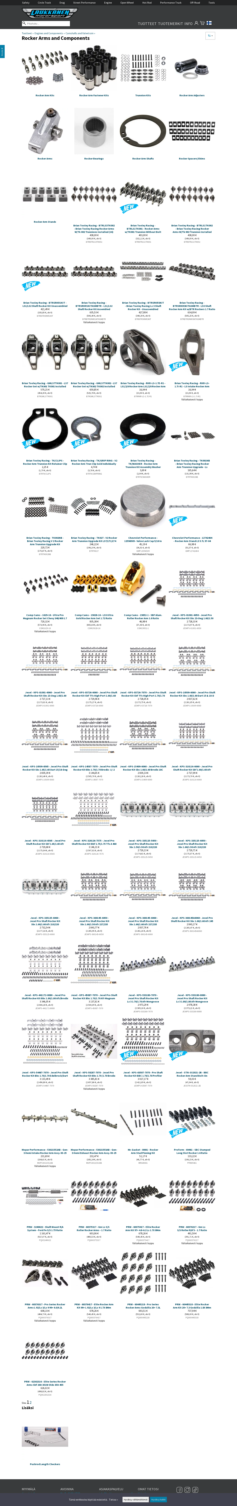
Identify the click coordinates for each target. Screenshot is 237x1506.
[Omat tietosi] (196, 23)
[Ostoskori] (202, 23)
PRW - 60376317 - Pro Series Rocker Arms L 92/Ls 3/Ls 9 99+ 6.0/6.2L (45, 1306)
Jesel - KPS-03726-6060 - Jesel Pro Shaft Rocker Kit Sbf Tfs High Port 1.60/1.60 (94, 694)
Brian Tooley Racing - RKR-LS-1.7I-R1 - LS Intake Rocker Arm (192, 384)
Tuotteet (147, 23)
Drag (62, 2)
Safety (25, 2)
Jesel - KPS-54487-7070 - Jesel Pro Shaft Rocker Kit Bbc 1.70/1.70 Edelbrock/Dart (45, 1074)
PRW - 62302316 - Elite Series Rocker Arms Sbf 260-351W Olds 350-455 (45, 1383)
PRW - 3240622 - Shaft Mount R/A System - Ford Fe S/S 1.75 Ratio (45, 1228)
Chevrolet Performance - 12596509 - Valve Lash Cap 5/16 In (143, 539)
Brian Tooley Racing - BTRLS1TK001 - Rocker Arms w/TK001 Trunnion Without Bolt (143, 228)
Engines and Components (49, 33)
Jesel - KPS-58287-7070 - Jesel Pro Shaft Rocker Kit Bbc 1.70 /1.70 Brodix (94, 1074)
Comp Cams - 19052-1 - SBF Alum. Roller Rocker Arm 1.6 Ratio (143, 616)
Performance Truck (170, 2)
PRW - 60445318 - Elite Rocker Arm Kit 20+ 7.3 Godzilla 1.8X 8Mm (192, 1306)
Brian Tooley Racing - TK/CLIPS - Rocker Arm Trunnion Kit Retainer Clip (45, 462)
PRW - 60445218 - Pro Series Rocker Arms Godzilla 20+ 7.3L (143, 1306)
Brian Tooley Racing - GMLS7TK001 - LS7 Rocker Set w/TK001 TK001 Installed (45, 384)
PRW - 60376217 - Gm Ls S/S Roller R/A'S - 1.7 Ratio (192, 1228)
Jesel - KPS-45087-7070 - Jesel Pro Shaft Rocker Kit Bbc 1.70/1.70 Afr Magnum (94, 996)
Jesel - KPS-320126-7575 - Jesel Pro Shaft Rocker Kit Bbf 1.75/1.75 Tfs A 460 (94, 842)
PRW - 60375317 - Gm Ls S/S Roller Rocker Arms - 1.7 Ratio (94, 1228)
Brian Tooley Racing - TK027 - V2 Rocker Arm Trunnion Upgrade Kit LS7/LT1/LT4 (94, 539)
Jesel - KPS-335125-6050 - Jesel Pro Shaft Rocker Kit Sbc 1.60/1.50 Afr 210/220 (192, 844)
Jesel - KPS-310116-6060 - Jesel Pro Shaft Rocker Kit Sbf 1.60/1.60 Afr (192, 768)
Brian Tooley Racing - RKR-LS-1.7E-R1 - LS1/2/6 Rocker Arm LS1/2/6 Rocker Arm (143, 384)
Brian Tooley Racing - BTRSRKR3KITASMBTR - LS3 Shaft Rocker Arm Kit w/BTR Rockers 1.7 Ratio (192, 306)
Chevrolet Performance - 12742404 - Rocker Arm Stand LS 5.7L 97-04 (192, 539)
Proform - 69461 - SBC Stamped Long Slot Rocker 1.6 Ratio (192, 1151)
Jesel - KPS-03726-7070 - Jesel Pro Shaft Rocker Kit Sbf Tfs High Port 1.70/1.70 (143, 694)
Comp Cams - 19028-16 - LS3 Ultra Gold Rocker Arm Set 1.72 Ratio (94, 616)
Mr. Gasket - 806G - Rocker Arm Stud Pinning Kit (143, 1151)
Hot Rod (147, 2)
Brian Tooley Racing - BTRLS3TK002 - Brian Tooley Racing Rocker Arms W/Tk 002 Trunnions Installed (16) (94, 228)
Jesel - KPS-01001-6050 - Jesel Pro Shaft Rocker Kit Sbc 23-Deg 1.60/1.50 (192, 616)
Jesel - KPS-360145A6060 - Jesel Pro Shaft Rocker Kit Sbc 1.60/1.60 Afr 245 (192, 919)
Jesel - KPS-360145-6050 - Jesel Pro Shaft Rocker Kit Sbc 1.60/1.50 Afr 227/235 (94, 921)
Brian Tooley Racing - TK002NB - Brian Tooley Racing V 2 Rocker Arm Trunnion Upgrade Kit (45, 541)
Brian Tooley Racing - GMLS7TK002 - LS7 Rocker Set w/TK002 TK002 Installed (94, 384)
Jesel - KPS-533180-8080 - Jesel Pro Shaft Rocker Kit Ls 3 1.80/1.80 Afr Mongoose (192, 998)
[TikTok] (195, 1490)
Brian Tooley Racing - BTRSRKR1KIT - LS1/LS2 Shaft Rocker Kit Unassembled (45, 304)
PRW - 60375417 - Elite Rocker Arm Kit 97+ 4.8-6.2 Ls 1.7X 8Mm (143, 1228)
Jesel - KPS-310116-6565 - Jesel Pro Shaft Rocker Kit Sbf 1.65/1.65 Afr (45, 842)
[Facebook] (180, 1490)
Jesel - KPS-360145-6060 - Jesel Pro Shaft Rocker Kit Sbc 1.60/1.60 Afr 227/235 (143, 921)
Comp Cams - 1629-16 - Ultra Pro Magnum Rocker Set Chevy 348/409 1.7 (45, 616)
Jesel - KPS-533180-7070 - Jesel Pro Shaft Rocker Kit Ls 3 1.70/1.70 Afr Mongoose (143, 998)
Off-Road (195, 2)
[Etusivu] (50, 18)
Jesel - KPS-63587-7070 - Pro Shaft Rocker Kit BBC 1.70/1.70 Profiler (143, 1074)
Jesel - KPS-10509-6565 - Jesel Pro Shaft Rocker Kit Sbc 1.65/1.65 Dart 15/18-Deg (45, 768)
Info (188, 23)
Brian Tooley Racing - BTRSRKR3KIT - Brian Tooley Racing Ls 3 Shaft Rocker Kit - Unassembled (143, 306)
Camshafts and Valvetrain (80, 33)
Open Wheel (127, 2)
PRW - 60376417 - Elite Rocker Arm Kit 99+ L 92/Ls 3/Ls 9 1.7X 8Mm (94, 1306)
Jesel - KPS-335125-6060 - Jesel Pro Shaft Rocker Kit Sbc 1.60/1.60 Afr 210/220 (45, 921)
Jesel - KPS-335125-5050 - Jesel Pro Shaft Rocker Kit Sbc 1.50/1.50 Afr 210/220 (143, 844)
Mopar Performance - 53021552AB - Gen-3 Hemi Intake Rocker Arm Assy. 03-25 (45, 1151)
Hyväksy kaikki (158, 1499)
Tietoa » (113, 1499)
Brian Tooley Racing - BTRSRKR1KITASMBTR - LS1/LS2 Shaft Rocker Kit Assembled (94, 306)
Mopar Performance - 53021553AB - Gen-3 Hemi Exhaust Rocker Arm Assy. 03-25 (94, 1151)
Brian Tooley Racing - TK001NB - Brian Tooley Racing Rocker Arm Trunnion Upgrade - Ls (192, 464)
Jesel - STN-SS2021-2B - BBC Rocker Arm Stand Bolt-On (192, 1074)
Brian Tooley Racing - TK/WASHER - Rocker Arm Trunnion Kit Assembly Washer (143, 464)
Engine (108, 2)
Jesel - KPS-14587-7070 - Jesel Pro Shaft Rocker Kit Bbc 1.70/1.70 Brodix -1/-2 (94, 768)
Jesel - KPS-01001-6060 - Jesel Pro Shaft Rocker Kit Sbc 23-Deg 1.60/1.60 (45, 694)
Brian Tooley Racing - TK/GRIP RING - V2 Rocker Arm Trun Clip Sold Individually (94, 462)
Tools (211, 2)
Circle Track (44, 2)
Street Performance (84, 2)
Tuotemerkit (170, 23)
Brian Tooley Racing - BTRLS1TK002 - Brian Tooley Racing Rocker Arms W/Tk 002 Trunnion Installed (192, 228)
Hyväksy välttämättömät (136, 1499)
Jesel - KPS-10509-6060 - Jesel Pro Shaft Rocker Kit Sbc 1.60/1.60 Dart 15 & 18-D (192, 694)
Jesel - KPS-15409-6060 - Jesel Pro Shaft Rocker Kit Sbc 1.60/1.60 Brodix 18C (143, 768)
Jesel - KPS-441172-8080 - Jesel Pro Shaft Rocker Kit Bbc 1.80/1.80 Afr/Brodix (45, 996)
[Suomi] (210, 23)
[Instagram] (187, 1490)
